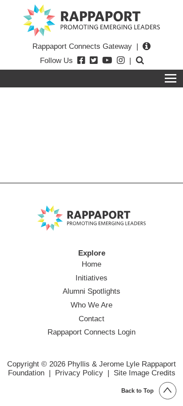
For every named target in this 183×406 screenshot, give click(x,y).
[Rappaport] (91, 20)
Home (91, 264)
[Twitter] (94, 60)
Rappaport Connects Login (91, 331)
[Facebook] (81, 60)
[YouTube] (107, 60)
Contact (91, 318)
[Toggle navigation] (170, 78)
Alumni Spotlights (91, 291)
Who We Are (91, 304)
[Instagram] (121, 60)
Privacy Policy (79, 372)
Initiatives (91, 277)
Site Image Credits (144, 372)
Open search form (139, 60)
